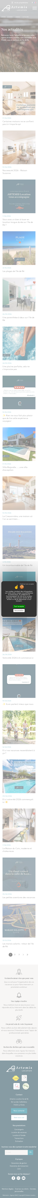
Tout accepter (19, 606)
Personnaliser (19, 610)
